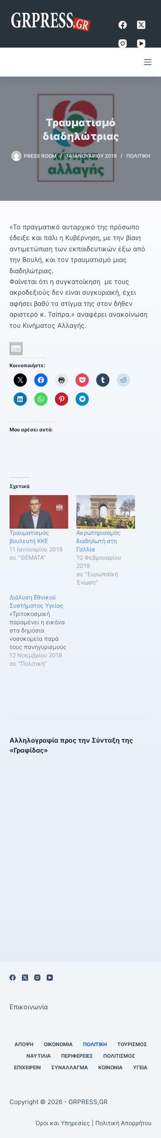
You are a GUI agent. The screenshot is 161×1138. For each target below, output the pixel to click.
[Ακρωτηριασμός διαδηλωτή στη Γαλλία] (105, 512)
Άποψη (23, 1044)
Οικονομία (58, 1044)
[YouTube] (141, 43)
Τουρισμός (132, 1044)
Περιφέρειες (77, 1056)
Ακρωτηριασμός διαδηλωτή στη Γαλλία (98, 541)
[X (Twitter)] (141, 25)
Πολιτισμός (119, 1056)
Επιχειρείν (27, 1067)
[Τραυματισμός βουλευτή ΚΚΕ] (38, 512)
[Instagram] (122, 43)
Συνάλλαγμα (69, 1067)
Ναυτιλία (38, 1056)
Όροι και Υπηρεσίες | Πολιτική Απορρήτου (94, 1122)
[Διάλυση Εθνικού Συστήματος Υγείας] (42, 630)
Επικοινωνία (28, 1007)
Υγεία (140, 1067)
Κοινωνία (110, 1067)
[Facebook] (122, 25)
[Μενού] (148, 62)
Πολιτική (138, 156)
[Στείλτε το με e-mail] (16, 348)
